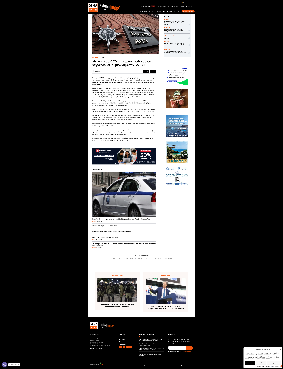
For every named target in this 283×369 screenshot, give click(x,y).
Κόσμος (166, 41)
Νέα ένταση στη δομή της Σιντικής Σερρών (105, 237)
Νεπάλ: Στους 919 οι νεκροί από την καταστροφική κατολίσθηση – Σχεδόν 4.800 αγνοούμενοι (174, 45)
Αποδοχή (250, 363)
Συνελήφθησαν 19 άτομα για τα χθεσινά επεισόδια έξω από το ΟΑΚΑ (117, 305)
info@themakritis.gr (98, 342)
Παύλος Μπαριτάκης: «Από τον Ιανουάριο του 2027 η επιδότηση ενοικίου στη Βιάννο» (173, 30)
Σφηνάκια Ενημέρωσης (170, 35)
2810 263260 (96, 344)
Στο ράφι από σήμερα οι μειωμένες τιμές (104, 226)
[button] (280, 349)
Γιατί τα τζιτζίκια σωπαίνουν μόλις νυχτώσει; (174, 37)
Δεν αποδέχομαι (261, 363)
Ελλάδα (95, 57)
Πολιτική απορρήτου (187, 351)
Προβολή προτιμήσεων (274, 363)
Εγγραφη (190, 348)
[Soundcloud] (185, 365)
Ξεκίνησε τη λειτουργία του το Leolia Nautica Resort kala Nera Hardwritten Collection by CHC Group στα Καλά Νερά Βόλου (124, 244)
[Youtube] (130, 347)
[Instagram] (124, 347)
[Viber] (4, 364)
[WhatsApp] (154, 71)
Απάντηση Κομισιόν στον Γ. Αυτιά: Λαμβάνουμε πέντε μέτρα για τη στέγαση (166, 307)
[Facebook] (144, 71)
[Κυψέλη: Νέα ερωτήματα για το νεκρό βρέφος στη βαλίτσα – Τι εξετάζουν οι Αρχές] (124, 194)
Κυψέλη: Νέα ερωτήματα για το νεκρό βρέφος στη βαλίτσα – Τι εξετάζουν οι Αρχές (121, 219)
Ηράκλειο (167, 27)
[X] (147, 71)
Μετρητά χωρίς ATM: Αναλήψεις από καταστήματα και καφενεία (111, 231)
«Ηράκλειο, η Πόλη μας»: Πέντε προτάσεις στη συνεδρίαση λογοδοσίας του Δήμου (175, 52)
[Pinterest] (151, 71)
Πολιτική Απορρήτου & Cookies (263, 366)
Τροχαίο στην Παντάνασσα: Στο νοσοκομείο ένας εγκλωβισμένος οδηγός (151, 344)
